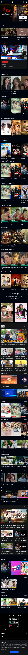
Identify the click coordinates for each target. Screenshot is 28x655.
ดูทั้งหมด (11, 66)
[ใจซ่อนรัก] (16, 127)
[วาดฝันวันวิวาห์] (16, 105)
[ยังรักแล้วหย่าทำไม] (9, 32)
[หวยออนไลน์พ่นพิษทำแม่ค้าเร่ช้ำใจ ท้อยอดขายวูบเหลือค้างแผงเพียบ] (14, 336)
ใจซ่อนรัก (13, 136)
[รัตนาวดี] (7, 312)
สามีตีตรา (23, 158)
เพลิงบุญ (13, 158)
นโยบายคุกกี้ (3, 649)
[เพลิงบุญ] (16, 150)
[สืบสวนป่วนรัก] (21, 312)
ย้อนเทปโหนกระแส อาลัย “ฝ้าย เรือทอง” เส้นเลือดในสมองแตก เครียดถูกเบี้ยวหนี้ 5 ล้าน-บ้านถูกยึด (7, 357)
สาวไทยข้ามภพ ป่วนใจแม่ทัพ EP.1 (5, 268)
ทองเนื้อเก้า (13, 289)
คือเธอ (2, 136)
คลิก (23, 17)
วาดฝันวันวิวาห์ (14, 114)
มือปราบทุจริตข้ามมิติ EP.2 (15, 223)
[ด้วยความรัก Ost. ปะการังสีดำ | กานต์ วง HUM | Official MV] (21, 546)
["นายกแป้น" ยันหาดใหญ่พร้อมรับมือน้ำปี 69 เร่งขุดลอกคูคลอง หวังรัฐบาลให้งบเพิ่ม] (7, 363)
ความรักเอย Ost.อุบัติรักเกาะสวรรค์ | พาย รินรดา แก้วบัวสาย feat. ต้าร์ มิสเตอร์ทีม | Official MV (13, 526)
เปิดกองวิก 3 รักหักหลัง (5, 607)
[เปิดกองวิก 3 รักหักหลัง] (9, 602)
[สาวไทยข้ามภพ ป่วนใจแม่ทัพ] (16, 236)
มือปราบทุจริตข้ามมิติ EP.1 (5, 223)
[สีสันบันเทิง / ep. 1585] (16, 568)
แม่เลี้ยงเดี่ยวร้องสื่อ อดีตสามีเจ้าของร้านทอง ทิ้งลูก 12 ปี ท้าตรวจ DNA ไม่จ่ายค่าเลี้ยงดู (20, 357)
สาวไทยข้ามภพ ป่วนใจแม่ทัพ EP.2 (15, 268)
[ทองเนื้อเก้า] (16, 281)
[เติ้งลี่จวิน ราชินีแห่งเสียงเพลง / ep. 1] (6, 429)
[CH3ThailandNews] (9, 393)
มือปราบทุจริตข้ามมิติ (5, 245)
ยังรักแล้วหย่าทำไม (4, 37)
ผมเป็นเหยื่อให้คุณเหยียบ (6, 92)
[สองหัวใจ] (6, 105)
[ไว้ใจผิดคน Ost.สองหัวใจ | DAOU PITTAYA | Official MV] (21, 533)
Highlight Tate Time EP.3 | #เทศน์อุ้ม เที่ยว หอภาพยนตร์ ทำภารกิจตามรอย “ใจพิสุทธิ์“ (8, 591)
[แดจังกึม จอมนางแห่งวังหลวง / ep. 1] (16, 429)
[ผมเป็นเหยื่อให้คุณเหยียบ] (6, 83)
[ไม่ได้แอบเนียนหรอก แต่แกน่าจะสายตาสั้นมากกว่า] (9, 444)
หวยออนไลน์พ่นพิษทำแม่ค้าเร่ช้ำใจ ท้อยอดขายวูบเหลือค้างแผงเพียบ (13, 345)
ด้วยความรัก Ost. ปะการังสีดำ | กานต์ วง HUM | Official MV (20, 552)
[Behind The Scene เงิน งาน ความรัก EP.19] (9, 460)
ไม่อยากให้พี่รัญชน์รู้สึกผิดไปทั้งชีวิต (15, 92)
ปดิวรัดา (2, 289)
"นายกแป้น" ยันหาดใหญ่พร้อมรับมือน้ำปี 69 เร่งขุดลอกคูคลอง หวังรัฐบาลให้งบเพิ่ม (7, 369)
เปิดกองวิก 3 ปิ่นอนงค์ (21, 607)
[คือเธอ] (6, 127)
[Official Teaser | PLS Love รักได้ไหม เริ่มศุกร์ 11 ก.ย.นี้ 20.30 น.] (9, 477)
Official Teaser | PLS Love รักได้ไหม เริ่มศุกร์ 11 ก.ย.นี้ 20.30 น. (8, 484)
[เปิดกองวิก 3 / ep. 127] (6, 568)
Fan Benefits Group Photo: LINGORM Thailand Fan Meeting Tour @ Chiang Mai (8, 501)
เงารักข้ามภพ (24, 245)
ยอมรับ (14, 652)
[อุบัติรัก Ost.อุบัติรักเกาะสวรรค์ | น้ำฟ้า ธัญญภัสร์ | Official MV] (7, 533)
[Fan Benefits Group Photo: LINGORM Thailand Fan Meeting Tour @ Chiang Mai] (9, 494)
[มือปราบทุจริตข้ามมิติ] (6, 236)
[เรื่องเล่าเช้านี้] (9, 379)
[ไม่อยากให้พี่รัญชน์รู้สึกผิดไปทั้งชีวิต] (16, 83)
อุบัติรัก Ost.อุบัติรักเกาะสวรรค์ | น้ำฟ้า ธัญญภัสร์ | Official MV (7, 540)
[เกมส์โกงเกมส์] (16, 170)
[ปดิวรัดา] (6, 281)
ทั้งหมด (25, 327)
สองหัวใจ (3, 114)
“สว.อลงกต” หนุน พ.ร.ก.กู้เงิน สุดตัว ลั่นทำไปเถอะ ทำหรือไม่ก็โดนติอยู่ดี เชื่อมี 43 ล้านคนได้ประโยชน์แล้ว (20, 369)
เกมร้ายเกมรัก (4, 158)
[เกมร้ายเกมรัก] (6, 150)
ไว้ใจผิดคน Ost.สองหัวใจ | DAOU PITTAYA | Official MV (20, 540)
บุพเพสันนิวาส (24, 136)
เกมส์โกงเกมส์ (24, 114)
